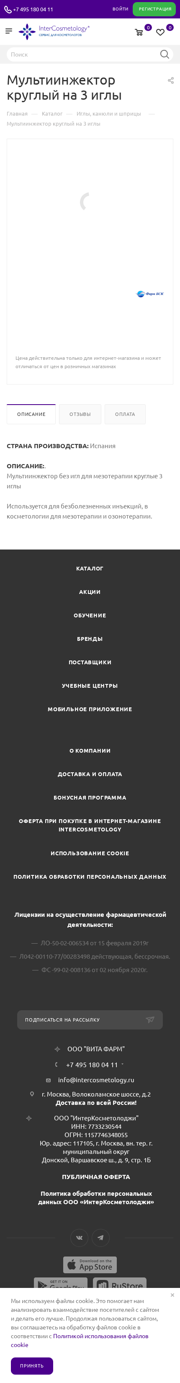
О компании (90, 750)
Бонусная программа (90, 797)
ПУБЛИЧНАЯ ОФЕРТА (96, 1176)
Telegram (101, 1238)
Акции (90, 592)
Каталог (90, 568)
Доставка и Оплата (90, 774)
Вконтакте (79, 1238)
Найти (164, 54)
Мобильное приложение (90, 709)
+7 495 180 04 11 (33, 9)
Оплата (125, 414)
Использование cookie (90, 853)
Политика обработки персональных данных (90, 877)
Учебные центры (90, 686)
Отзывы (80, 414)
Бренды (90, 639)
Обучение (90, 615)
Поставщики (90, 662)
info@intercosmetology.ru (96, 1080)
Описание (31, 414)
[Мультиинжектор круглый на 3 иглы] (90, 201)
